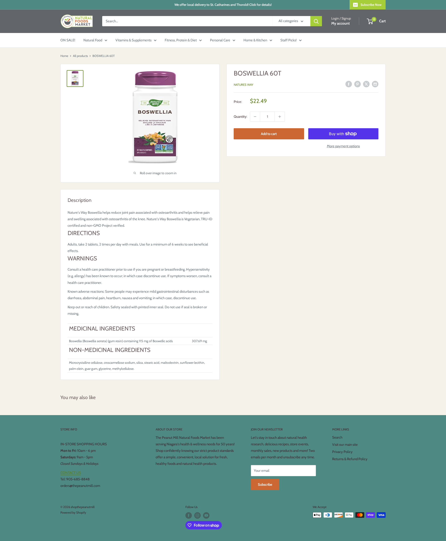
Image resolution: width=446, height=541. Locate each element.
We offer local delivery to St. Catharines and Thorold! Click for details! (223, 5)
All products (80, 56)
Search (337, 437)
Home (64, 56)
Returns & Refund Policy (349, 459)
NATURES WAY (243, 84)
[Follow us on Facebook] (188, 515)
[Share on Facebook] (348, 84)
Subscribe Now (371, 5)
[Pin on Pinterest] (357, 84)
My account (340, 23)
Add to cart (269, 134)
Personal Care (220, 40)
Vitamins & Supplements (133, 40)
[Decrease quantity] (255, 116)
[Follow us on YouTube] (206, 515)
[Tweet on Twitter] (366, 84)
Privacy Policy (342, 452)
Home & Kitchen (255, 40)
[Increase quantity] (280, 116)
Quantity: (240, 117)
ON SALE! (67, 40)
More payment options (343, 146)
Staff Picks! (288, 40)
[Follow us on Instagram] (197, 515)
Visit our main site (345, 445)
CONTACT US (70, 473)
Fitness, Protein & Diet (181, 40)
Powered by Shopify (73, 512)
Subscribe (265, 484)
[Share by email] (375, 84)
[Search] (316, 21)
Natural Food (92, 40)
